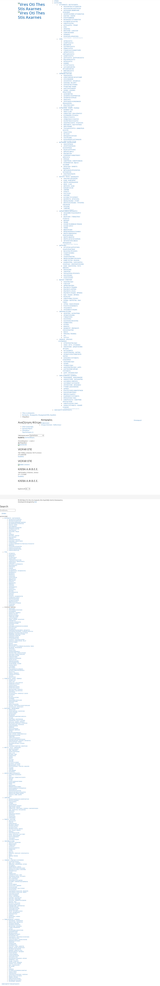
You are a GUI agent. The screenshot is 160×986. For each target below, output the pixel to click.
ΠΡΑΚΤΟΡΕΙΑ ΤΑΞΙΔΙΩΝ (14, 655)
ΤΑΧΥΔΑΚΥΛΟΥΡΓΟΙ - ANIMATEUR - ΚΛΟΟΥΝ (74, 129)
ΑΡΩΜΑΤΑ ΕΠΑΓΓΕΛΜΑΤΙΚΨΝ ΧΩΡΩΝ (72, 355)
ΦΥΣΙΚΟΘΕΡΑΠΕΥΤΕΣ (13, 592)
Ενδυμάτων (25, 430)
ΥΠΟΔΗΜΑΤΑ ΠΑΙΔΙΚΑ (70, 310)
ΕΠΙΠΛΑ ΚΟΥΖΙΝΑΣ (13, 887)
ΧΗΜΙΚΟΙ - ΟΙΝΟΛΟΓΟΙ (14, 673)
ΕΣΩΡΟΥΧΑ (67, 297)
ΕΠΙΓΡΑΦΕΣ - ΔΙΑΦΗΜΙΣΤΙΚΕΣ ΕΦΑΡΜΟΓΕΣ (18, 881)
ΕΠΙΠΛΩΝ (66, 159)
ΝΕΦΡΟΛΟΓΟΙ (12, 575)
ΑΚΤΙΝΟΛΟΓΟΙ (68, 41)
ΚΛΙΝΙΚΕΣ (66, 63)
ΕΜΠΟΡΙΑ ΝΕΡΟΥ (69, 152)
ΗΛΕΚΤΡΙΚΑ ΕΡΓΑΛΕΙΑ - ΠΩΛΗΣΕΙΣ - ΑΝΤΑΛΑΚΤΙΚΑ (20, 740)
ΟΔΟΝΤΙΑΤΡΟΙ (12, 576)
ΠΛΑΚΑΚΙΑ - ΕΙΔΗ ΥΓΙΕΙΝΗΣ (15, 963)
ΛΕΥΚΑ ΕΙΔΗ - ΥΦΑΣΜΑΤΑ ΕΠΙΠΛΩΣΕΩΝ (17, 900)
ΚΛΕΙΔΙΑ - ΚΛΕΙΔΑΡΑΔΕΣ (14, 896)
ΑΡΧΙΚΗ (56, 1)
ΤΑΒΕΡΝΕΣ (67, 208)
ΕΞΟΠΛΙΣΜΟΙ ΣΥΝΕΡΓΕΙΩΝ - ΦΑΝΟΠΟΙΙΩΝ (18, 746)
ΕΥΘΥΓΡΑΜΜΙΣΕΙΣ (69, 18)
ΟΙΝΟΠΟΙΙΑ (67, 271)
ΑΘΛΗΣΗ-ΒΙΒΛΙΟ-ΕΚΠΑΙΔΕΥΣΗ (68, 211)
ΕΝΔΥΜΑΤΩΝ (68, 153)
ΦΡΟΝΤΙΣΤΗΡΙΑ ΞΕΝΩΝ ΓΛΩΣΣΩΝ (16, 793)
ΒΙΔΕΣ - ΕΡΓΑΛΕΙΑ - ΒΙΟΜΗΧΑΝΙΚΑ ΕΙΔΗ (17, 734)
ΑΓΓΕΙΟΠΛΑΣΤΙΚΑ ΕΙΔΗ (70, 343)
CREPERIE (66, 190)
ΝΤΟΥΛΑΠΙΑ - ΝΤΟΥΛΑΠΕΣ (14, 903)
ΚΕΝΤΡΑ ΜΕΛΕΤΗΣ (69, 237)
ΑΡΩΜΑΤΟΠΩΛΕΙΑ (69, 315)
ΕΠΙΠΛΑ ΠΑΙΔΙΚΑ (12, 889)
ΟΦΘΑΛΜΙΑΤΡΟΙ (12, 583)
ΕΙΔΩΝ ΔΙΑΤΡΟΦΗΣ (70, 150)
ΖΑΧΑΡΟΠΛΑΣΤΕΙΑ (69, 257)
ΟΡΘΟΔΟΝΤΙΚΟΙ (12, 579)
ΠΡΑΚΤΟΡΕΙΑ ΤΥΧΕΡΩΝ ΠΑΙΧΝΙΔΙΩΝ (17, 654)
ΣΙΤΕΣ (10, 967)
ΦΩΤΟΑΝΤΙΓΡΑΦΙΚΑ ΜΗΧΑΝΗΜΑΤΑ (16, 670)
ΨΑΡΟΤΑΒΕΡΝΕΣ (12, 770)
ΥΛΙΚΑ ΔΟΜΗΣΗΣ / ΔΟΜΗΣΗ (68, 376)
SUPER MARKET (12, 818)
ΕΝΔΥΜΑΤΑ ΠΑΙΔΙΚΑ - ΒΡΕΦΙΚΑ (73, 293)
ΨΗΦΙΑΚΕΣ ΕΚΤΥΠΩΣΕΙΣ (14, 674)
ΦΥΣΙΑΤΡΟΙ (11, 591)
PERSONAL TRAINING (70, 334)
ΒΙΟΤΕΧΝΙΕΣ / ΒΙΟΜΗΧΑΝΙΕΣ (67, 142)
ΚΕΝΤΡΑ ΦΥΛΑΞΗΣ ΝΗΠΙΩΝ (72, 239)
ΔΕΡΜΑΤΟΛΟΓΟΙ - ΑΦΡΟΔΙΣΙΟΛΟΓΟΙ (68, 53)
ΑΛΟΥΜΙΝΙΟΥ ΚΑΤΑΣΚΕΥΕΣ (72, 383)
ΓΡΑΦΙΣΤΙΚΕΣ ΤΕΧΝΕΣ (70, 87)
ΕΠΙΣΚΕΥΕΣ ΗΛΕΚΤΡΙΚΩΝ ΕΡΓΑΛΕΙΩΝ (17, 739)
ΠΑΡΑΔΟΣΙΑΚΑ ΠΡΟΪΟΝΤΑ (72, 273)
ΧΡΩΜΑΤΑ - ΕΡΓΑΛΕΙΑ (13, 977)
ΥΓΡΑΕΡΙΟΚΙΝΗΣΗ (13, 542)
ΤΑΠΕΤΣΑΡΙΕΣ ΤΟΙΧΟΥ (13, 910)
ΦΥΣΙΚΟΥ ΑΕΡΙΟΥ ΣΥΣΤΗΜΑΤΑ (15, 976)
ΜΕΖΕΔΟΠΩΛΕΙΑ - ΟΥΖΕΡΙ (71, 201)
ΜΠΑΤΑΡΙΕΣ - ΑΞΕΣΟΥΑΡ (71, 31)
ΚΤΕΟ (65, 27)
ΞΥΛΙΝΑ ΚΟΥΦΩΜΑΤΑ (13, 954)
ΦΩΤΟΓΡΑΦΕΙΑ (12, 667)
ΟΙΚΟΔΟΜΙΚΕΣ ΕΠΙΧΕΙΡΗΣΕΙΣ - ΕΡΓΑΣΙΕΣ (18, 958)
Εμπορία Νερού (27, 428)
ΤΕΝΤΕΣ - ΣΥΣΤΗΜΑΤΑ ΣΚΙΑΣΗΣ (16, 911)
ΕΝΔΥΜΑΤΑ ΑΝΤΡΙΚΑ (70, 289)
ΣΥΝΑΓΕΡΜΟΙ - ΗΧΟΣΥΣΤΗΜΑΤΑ (73, 38)
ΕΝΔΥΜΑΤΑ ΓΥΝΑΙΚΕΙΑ (70, 287)
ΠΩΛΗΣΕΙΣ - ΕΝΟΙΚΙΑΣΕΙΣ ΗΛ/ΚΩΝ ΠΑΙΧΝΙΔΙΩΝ (19, 705)
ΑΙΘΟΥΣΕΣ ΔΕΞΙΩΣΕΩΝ (70, 178)
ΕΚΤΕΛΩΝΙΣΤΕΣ (12, 629)
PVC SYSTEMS (11, 966)
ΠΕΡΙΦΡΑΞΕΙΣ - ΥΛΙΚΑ (13, 959)
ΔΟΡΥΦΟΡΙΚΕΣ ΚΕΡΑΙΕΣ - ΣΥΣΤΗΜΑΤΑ (71, 370)
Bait (35, 502)
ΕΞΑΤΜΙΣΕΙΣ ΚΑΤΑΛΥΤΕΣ (71, 21)
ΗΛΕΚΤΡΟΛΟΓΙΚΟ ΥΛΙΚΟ (71, 403)
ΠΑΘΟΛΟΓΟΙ (11, 584)
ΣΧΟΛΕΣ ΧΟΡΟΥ (68, 226)
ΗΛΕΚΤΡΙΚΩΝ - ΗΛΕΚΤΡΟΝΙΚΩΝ (73, 161)
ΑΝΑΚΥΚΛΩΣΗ (68, 75)
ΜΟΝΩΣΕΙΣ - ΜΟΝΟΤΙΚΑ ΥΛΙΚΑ (15, 950)
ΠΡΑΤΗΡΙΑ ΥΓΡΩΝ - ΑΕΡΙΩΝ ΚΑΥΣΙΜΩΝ (17, 653)
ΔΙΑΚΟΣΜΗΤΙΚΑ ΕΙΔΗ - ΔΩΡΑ (72, 367)
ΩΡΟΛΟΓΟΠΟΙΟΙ (12, 677)
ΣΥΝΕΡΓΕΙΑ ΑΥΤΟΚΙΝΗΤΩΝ (15, 548)
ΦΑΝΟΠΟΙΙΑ (11, 545)
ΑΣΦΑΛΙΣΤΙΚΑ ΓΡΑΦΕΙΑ (70, 85)
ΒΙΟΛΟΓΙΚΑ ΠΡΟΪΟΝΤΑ (70, 251)
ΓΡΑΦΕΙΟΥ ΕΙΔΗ (68, 365)
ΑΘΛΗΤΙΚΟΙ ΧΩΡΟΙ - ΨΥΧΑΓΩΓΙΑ (73, 123)
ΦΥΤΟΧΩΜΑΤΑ (68, 350)
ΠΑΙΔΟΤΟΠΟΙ (68, 132)
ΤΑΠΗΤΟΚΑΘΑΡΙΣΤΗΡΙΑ (14, 662)
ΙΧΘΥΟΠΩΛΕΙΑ (68, 275)
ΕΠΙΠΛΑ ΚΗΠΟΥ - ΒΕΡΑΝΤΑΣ (15, 885)
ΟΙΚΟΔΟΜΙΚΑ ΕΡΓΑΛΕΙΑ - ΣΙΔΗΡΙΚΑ (16, 743)
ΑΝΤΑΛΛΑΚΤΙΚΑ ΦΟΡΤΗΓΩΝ (72, 8)
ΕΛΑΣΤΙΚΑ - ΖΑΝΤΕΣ (69, 16)
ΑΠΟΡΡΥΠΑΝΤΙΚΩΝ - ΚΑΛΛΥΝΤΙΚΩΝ (69, 147)
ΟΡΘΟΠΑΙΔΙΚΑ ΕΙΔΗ (13, 601)
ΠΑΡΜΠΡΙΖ (67, 34)
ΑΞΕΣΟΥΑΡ (67, 284)
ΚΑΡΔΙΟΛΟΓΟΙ (68, 61)
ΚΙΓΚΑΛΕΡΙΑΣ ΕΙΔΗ (13, 945)
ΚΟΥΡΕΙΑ (66, 324)
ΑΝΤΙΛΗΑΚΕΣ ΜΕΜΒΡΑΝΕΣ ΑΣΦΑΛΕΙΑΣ (71, 11)
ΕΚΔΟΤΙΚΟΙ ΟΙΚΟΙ (69, 105)
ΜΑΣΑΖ (66, 332)
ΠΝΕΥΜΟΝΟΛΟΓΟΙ (13, 587)
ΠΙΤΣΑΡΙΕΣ (67, 206)
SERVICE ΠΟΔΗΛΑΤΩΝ (13, 704)
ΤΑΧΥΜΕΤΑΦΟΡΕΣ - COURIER (15, 663)
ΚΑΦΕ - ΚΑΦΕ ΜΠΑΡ (70, 180)
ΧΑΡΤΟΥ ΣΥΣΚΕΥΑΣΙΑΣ (13, 728)
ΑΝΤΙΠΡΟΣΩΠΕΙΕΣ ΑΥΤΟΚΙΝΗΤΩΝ (74, 14)
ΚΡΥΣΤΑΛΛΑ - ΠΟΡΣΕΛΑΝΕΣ (14, 899)
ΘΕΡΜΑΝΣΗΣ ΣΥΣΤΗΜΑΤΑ (14, 941)
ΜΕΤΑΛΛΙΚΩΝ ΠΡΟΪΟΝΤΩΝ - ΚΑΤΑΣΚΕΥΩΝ (72, 171)
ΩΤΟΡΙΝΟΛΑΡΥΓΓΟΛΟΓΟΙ (14, 597)
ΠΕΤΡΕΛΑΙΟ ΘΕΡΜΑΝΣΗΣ (14, 651)
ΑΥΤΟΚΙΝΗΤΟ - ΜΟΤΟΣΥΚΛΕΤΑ (68, 5)
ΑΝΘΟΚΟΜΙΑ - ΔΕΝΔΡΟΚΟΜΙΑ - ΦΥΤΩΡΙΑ (73, 348)
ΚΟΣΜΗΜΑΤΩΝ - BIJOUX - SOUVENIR (71, 163)
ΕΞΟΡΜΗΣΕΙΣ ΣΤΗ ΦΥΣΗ (71, 115)
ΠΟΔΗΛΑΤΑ (11, 702)
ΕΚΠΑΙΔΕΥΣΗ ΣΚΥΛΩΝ (70, 136)
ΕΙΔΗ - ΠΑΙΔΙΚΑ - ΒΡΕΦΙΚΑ (71, 295)
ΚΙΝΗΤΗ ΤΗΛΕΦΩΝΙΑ (13, 895)
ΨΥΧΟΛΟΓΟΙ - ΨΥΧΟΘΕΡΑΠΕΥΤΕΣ (16, 596)
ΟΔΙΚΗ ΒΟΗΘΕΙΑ (69, 33)
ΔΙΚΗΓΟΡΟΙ (67, 100)
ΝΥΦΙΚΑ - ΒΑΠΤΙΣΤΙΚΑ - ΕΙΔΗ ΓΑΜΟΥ (72, 301)
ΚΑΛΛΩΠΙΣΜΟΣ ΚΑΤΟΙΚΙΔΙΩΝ (72, 139)
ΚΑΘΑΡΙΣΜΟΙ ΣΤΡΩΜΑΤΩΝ (14, 635)
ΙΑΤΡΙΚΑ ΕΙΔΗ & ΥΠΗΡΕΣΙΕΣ (15, 603)
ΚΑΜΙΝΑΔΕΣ (11, 942)
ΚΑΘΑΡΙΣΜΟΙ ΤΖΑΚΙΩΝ (14, 637)
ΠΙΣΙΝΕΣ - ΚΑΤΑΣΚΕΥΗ (14, 961)
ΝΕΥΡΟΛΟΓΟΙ (11, 573)
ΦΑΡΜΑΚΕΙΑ (11, 605)
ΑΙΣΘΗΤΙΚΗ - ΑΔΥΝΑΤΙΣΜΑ (72, 313)
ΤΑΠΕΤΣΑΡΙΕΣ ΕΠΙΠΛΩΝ (14, 908)
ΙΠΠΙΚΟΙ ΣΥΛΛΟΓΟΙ (69, 117)
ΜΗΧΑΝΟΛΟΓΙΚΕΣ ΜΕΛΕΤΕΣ (15, 949)
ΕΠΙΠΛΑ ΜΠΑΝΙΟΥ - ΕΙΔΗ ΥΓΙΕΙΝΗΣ (17, 888)
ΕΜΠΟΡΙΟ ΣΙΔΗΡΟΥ (69, 394)
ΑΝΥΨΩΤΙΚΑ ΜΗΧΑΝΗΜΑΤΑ (15, 732)
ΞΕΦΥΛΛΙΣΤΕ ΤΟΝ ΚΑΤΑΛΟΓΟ (63, 410)
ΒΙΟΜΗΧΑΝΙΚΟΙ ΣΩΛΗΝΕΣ (14, 735)
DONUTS (66, 191)
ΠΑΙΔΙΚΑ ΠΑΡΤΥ (12, 650)
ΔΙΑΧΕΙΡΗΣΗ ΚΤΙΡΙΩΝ (70, 98)
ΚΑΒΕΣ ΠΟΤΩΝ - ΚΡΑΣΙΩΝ (71, 260)
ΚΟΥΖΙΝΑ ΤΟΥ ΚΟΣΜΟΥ (71, 197)
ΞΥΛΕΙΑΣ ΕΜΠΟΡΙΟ (13, 953)
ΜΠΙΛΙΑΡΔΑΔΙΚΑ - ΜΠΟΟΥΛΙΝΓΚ (16, 707)
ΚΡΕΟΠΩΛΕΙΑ (67, 270)
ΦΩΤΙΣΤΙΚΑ (11, 918)
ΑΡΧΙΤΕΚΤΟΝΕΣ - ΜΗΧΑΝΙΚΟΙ (72, 385)
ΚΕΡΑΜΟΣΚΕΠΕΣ (12, 943)
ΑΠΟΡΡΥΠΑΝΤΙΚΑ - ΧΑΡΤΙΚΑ (72, 352)
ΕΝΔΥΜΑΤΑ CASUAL (70, 291)
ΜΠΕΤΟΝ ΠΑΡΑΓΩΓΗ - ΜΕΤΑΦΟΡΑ (16, 951)
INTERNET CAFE (68, 110)
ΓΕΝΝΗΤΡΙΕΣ (12, 736)
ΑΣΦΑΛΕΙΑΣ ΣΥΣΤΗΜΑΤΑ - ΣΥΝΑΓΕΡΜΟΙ (71, 359)
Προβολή (21, 437)
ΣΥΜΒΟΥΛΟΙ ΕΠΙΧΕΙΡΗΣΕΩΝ (15, 658)
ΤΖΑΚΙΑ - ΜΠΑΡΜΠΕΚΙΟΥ (14, 912)
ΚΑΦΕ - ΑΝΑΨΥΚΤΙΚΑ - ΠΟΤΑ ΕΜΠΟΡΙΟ (72, 267)
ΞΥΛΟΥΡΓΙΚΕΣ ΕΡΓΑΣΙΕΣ (14, 955)
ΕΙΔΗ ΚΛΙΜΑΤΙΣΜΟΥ (13, 879)
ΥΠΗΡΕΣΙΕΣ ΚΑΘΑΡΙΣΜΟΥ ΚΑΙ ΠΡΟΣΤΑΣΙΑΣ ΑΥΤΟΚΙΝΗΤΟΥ (21, 544)
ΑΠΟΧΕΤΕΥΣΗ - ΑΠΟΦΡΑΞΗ (72, 81)
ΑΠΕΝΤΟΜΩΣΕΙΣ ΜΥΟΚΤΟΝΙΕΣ (73, 77)
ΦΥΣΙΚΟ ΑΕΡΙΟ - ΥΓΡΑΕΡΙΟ (14, 916)
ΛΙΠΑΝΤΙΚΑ (67, 29)
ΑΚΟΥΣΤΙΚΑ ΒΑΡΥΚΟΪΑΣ (14, 599)
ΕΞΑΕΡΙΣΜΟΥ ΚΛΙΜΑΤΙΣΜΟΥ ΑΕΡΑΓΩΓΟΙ (71, 156)
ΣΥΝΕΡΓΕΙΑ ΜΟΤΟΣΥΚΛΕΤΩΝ (15, 549)
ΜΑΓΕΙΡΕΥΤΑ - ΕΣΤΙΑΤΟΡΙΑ (71, 199)
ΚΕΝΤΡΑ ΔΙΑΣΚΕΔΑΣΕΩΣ (71, 182)
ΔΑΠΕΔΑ (66, 389)
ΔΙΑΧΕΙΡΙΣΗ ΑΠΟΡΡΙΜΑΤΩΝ (72, 96)
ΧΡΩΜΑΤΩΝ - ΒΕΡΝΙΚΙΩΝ (14, 730)
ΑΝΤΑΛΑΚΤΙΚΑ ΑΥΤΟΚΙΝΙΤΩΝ (72, 6)
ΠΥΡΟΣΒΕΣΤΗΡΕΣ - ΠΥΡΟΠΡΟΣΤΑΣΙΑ (17, 906)
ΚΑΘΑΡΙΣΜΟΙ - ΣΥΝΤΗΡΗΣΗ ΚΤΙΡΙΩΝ (17, 634)
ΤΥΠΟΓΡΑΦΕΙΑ (12, 666)
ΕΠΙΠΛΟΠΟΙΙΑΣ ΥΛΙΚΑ (70, 398)
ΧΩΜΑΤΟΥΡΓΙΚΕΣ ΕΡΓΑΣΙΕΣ (15, 978)
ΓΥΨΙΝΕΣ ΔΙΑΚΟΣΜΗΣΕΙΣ (71, 387)
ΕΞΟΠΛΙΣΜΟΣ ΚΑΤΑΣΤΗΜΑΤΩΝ (15, 880)
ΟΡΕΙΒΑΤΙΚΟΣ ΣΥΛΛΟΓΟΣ (71, 119)
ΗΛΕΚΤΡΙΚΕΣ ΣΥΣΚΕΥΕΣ (14, 893)
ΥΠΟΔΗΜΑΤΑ (68, 308)
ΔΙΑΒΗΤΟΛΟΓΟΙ (68, 56)
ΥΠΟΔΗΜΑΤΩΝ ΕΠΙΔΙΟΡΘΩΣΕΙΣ (16, 669)
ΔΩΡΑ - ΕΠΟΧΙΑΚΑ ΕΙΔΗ (71, 373)
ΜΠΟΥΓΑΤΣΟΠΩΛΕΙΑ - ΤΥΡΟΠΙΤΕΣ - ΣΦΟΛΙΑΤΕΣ (74, 204)
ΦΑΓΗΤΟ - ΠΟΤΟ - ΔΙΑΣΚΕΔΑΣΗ (69, 177)
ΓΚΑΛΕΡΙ (66, 363)
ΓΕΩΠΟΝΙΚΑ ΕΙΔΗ (69, 362)
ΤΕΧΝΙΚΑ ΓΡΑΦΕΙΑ (13, 972)
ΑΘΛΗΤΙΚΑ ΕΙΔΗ (68, 282)
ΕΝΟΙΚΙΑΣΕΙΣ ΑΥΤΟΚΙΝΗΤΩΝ (72, 19)
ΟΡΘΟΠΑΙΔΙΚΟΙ (12, 580)
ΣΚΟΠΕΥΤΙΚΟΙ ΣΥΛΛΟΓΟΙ (71, 121)
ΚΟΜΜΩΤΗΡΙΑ (68, 323)
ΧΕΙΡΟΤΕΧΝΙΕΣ (68, 126)
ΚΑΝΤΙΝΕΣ (67, 195)
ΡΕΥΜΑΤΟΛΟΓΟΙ (12, 589)
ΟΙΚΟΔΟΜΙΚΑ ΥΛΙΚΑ (13, 957)
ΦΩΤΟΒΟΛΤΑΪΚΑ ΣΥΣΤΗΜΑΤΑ (15, 980)
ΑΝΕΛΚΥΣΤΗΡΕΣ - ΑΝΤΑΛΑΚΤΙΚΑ (73, 379)
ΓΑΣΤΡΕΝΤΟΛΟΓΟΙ (69, 46)
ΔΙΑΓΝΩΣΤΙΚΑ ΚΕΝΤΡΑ (14, 600)
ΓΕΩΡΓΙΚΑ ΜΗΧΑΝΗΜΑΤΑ (14, 738)
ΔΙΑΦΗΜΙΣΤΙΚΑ (68, 94)
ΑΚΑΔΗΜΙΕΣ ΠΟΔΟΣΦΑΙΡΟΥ (72, 213)
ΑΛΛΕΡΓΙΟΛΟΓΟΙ (68, 43)
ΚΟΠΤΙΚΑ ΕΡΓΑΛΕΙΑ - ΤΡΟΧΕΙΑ (15, 742)
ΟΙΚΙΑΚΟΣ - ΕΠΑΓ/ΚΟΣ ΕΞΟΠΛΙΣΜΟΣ (65, 340)
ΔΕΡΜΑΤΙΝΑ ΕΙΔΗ (69, 285)
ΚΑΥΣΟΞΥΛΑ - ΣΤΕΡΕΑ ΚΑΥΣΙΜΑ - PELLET (17, 641)
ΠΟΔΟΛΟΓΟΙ (11, 588)
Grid (25, 437)
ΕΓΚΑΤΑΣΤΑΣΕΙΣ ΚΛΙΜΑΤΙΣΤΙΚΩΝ (73, 390)
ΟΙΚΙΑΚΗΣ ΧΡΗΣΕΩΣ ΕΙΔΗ (14, 904)
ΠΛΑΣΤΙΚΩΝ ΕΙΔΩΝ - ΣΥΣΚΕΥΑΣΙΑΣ (69, 175)
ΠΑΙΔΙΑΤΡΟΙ (11, 585)
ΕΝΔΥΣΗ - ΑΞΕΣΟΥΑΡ (65, 280)
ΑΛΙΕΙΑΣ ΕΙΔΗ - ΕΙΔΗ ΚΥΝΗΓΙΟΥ (73, 113)
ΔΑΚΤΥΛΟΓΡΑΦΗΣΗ (70, 88)
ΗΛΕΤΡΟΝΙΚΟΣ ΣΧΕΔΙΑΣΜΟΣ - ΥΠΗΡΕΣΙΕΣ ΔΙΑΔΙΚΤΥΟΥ (21, 631)
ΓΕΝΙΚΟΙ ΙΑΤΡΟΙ (68, 48)
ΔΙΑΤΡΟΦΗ (62, 245)
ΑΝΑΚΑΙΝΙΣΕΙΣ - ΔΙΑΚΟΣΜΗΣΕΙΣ (73, 377)
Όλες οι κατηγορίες (28, 413)
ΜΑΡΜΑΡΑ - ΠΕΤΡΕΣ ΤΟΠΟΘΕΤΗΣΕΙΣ (17, 947)
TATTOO (66, 337)
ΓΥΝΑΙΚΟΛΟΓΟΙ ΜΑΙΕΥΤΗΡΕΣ (72, 50)
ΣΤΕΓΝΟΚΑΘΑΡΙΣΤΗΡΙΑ (14, 638)
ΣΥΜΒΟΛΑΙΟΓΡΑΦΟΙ (13, 657)
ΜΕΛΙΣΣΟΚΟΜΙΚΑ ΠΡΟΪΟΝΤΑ (72, 258)
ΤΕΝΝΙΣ (66, 228)
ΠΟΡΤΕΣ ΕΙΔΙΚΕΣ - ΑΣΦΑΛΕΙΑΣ (15, 962)
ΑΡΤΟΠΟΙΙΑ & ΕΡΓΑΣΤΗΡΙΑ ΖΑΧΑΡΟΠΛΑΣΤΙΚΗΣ (71, 248)
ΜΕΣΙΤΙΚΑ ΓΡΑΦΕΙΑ (13, 645)
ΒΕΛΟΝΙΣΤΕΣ (67, 45)
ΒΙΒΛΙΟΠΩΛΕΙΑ (68, 230)
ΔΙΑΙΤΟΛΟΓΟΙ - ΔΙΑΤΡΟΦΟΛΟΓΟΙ (74, 58)
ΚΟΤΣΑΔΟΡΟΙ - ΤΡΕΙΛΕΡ (71, 25)
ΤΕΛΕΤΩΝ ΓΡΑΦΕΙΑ (13, 665)
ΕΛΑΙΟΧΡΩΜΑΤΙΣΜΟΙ (70, 392)
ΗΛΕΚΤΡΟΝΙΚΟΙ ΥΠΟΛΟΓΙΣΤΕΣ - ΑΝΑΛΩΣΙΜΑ (18, 891)
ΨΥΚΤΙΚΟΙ (11, 675)
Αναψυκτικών (45, 423)
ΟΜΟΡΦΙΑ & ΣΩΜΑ (65, 311)
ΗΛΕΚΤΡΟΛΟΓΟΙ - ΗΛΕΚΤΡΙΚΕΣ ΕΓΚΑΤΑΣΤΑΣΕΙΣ (72, 401)
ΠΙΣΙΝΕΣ (66, 222)
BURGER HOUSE (68, 188)
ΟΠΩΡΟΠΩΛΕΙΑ (68, 277)
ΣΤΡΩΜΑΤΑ (11, 915)
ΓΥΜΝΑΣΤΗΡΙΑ (68, 317)
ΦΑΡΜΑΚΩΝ (11, 727)
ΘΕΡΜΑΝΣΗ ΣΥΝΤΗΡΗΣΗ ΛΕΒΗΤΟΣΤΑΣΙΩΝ (18, 633)
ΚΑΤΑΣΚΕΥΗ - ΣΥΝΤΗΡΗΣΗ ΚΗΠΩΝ (16, 639)
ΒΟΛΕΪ (65, 215)
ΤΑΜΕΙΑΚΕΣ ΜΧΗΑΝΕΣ (14, 661)
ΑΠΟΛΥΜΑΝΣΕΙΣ (68, 79)
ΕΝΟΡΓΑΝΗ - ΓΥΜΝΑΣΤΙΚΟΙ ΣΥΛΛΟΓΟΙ (71, 217)
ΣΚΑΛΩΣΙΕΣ (11, 969)
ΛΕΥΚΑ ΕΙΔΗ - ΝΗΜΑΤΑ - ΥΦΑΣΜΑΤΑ (70, 167)
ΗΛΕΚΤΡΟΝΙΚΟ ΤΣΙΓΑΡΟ (71, 298)
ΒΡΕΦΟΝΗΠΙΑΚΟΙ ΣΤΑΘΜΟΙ (72, 232)
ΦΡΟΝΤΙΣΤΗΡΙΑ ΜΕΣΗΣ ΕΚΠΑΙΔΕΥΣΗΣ (70, 242)
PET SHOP (67, 134)
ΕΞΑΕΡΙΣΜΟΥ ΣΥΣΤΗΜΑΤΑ (71, 396)
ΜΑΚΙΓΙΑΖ (66, 326)
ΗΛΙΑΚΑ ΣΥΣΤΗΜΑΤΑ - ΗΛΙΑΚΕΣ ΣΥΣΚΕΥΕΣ (72, 406)
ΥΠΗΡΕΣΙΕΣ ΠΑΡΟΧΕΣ (65, 74)
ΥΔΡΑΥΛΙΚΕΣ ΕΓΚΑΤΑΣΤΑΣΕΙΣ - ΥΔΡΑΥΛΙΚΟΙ (18, 974)
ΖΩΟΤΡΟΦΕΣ (68, 138)
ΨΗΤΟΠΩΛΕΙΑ (12, 771)
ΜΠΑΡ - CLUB (68, 184)
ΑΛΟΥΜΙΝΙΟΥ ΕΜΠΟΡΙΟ (71, 381)
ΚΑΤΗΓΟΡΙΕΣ (58, 3)
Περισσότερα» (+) (27, 432)
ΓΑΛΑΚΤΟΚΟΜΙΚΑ (69, 253)
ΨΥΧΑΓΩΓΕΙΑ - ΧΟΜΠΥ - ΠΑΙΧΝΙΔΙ (69, 108)
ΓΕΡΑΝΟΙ (11, 744)
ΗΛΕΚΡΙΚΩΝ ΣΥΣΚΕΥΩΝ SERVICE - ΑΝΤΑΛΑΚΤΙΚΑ (19, 630)
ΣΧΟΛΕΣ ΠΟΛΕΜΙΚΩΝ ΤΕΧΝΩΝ (73, 224)
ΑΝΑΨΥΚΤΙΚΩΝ (68, 144)
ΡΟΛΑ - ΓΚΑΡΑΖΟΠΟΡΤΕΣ (14, 965)
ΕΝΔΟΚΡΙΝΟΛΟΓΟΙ (69, 60)
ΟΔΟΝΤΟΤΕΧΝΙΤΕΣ (13, 577)
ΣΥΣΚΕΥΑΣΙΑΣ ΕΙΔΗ (13, 914)
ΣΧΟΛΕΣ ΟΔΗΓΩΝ (12, 659)
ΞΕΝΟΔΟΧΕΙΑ (12, 649)
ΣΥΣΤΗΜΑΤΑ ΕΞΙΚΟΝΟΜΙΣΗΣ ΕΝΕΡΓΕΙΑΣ (18, 970)
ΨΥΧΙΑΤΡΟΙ (11, 595)
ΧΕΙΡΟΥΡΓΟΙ (11, 593)
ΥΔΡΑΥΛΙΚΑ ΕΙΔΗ (12, 973)
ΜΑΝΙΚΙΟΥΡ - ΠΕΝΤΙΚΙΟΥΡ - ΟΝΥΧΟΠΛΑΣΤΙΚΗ (71, 329)
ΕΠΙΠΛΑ (10, 883)
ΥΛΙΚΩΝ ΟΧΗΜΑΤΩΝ (13, 726)
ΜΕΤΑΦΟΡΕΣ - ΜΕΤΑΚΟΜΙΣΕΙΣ (15, 647)
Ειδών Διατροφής (27, 427)
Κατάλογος (31, 437)
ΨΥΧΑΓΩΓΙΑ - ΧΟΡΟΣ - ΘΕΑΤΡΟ (15, 794)
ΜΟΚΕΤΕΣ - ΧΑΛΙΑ (12, 901)
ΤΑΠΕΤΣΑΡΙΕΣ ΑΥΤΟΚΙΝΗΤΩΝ (15, 546)
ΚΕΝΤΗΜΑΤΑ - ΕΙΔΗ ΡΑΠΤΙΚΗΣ (73, 125)
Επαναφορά (137, 420)
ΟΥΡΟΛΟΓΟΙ (11, 581)
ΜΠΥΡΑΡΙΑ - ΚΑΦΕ (69, 186)
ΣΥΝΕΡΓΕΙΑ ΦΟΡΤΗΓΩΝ (14, 550)
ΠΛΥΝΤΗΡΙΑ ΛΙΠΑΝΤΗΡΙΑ (71, 36)
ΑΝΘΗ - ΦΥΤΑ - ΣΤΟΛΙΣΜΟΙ (72, 345)
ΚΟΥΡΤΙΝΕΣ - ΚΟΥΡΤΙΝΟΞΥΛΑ (15, 897)
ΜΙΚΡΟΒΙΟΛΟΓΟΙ (69, 71)
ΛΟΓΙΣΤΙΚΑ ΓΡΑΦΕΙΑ (13, 642)
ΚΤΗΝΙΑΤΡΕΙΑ (12, 604)
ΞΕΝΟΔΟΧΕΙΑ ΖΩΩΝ (13, 701)
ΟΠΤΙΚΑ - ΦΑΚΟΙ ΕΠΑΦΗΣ (71, 304)
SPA (65, 336)
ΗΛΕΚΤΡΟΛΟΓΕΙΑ (69, 23)
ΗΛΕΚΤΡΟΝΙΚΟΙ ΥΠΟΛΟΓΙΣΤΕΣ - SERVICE (17, 892)
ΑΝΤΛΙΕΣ (11, 731)
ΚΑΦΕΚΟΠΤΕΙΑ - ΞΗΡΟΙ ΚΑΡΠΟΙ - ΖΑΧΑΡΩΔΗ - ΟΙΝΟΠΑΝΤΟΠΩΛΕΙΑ (73, 263)
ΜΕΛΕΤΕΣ (11, 643)
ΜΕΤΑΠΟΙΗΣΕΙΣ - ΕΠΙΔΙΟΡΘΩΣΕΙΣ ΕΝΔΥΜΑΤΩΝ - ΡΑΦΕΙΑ (21, 646)
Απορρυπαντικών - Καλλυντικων (51, 425)
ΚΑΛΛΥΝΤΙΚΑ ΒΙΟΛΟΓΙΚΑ (71, 321)
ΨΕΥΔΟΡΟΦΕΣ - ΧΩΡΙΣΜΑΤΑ (15, 981)
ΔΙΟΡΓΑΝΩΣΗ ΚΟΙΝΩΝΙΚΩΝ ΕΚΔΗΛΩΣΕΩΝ (72, 102)
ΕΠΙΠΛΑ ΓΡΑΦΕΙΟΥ (13, 884)
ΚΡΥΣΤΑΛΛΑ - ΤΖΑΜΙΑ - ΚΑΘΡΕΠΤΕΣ (16, 946)
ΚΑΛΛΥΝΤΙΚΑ (67, 319)
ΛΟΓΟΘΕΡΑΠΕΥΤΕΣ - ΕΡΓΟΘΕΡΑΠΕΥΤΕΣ (69, 68)
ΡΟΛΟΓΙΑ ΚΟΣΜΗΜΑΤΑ (71, 306)
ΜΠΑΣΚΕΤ (66, 220)
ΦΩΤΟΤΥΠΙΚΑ (12, 671)
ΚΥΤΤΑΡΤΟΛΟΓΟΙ (69, 65)
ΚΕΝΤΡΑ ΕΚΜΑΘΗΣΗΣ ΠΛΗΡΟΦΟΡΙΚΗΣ (70, 234)
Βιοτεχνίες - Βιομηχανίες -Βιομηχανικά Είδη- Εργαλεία (39, 415)
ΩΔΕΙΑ (10, 796)
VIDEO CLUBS (68, 112)
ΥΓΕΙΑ (60, 39)
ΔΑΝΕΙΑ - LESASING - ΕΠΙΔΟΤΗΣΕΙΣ (69, 91)
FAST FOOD (67, 193)
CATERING (67, 255)
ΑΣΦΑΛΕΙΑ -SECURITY (70, 83)
